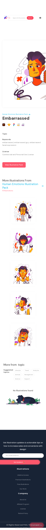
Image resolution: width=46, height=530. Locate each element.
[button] (41, 17)
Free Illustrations (23, 484)
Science (17, 379)
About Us (23, 500)
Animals (17, 375)
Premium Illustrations (23, 480)
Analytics (36, 370)
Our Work (23, 489)
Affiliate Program (23, 504)
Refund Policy (23, 513)
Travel (27, 370)
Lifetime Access (23, 475)
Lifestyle (18, 370)
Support (27, 379)
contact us (36, 525)
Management (28, 375)
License (23, 509)
